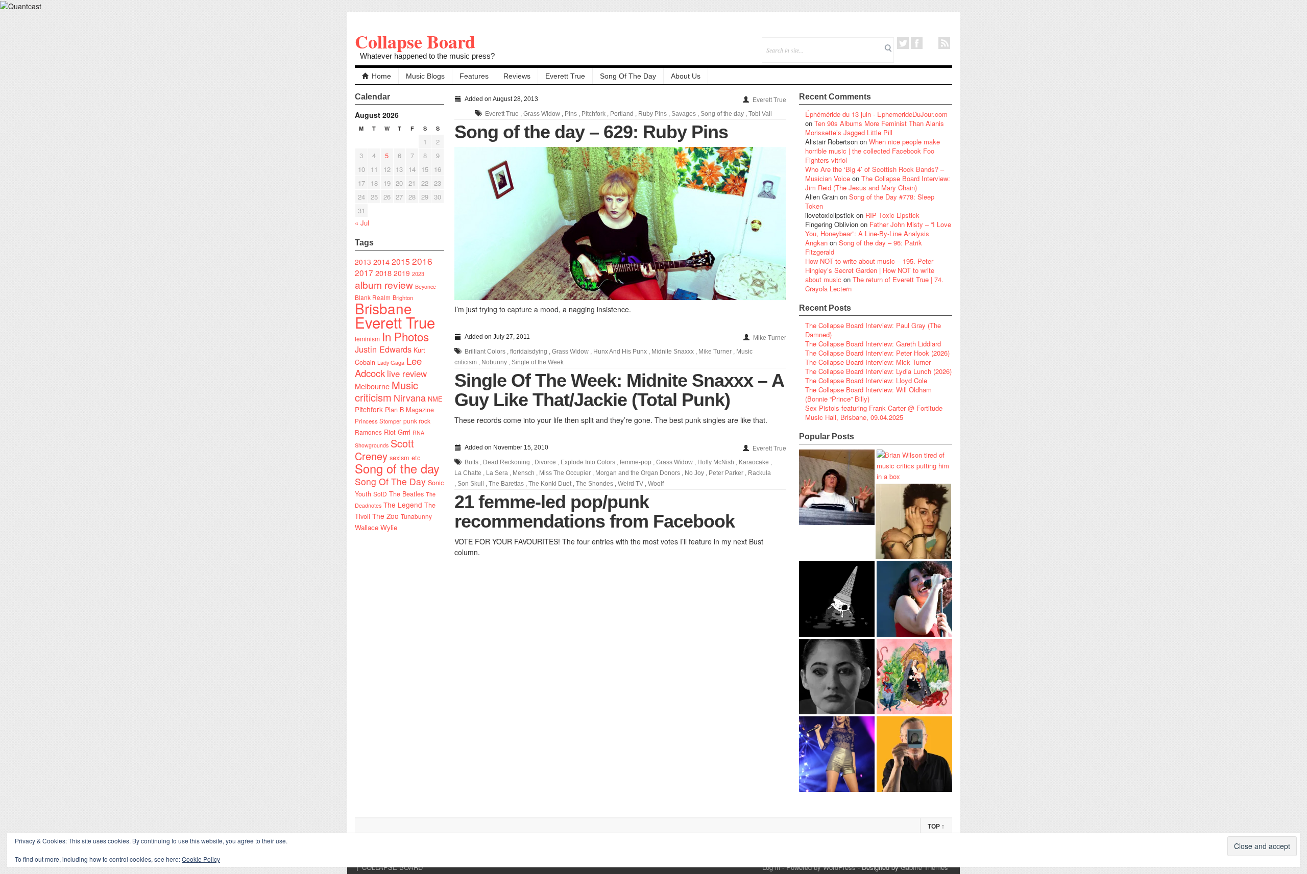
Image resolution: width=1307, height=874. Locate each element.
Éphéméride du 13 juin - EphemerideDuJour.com (876, 114)
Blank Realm (373, 297)
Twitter (903, 43)
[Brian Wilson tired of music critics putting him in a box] (914, 466)
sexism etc (405, 457)
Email (930, 43)
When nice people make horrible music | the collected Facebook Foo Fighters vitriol (872, 151)
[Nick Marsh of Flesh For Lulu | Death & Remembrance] (913, 521)
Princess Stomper (378, 421)
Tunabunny (416, 516)
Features (474, 76)
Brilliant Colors (485, 351)
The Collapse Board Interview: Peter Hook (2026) (877, 353)
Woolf (656, 483)
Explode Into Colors (588, 462)
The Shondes (594, 483)
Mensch (524, 473)
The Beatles (406, 493)
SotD (380, 493)
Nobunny (494, 362)
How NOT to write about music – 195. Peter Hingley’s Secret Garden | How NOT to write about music (869, 270)
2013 (363, 262)
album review (384, 284)
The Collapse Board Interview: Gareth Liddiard (873, 343)
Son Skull (470, 483)
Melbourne (372, 386)
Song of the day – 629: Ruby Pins (591, 131)
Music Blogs (425, 76)
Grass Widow (541, 113)
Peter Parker (726, 473)
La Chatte (467, 473)
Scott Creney (384, 449)
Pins (571, 113)
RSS (944, 43)
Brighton (403, 297)
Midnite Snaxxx (672, 351)
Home (381, 76)
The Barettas (506, 483)
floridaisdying (528, 351)
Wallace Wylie (376, 527)
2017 (364, 272)
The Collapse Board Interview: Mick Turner (868, 362)
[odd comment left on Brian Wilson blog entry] (837, 487)
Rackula (759, 473)
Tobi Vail (760, 113)
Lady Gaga (390, 362)
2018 (383, 272)
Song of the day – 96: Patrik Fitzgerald (863, 247)
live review (407, 373)
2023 (418, 274)
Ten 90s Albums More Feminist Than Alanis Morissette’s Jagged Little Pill (874, 127)
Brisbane (383, 308)
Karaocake (754, 462)
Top (936, 826)
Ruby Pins (652, 113)
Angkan (816, 242)
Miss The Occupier (565, 473)
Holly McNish (715, 462)
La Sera (497, 473)
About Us (685, 76)
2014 (381, 261)
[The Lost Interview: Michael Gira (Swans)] (914, 754)
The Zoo (385, 516)
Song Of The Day (628, 76)
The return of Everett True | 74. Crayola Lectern (874, 283)
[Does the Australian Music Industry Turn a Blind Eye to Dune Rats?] (837, 599)
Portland (622, 113)
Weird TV (630, 483)
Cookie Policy (201, 859)
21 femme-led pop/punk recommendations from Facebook (594, 511)
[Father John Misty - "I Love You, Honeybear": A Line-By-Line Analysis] (914, 676)
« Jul (362, 223)
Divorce (545, 462)
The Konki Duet (549, 483)
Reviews (516, 76)
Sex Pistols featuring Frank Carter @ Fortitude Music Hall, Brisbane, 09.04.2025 (873, 412)
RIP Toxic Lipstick (892, 215)
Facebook (917, 43)
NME (435, 399)
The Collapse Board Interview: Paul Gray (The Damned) (873, 329)
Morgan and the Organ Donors (637, 473)
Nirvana (410, 397)
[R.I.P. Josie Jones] (837, 676)
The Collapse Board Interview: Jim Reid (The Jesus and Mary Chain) (877, 182)
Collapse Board (415, 41)
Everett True (565, 76)
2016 (422, 261)
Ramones (368, 432)
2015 (401, 261)
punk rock (416, 420)
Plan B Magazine (409, 409)
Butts (471, 462)
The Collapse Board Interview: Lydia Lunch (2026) (878, 371)
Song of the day (397, 468)
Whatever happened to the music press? (427, 56)
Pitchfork (369, 409)
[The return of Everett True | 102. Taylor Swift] (837, 754)
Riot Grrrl (397, 432)
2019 (402, 273)
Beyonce (425, 286)
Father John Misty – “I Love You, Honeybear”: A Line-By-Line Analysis (878, 228)
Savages (683, 113)
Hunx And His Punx (620, 351)
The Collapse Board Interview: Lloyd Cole (866, 380)
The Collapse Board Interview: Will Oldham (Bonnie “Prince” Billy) (868, 394)
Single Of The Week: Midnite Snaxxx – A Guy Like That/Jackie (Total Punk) (619, 390)
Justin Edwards (383, 349)
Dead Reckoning (506, 462)
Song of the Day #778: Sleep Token (869, 201)
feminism (367, 338)
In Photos (405, 336)
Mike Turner (769, 337)
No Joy (694, 473)
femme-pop (635, 462)
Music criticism (386, 391)
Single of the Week (538, 362)
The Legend (402, 505)
